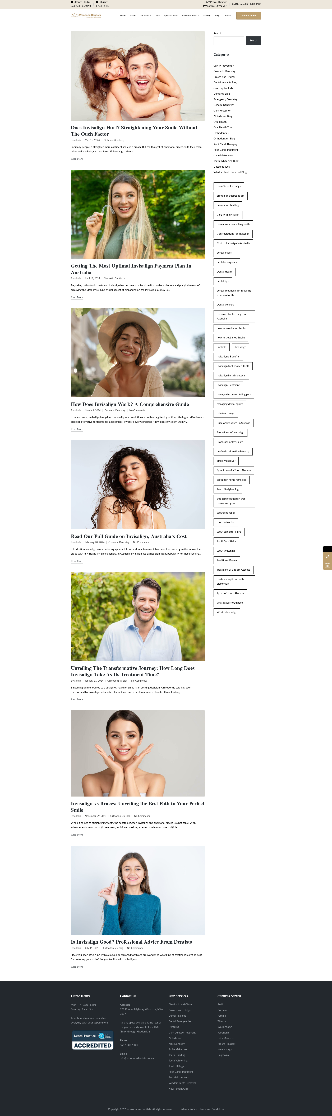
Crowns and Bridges (180, 1010)
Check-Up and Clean (180, 1004)
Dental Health (224, 271)
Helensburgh (225, 1049)
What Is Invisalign (227, 612)
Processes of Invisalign (230, 442)
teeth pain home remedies (231, 480)
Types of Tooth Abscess (230, 593)
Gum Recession (222, 110)
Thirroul (222, 1021)
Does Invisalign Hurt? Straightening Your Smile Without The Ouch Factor (134, 130)
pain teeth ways (226, 413)
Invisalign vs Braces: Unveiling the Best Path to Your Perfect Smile (137, 806)
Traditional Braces (227, 560)
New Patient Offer (179, 1089)
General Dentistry (224, 105)
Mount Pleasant (226, 1044)
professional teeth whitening (233, 451)
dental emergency (227, 262)
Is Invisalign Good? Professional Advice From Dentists (131, 941)
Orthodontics (221, 133)
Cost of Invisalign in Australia (233, 243)
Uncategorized (222, 167)
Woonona (223, 1032)
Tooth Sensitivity (226, 541)
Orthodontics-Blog (114, 140)
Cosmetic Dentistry (114, 278)
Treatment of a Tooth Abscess (233, 570)
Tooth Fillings (176, 1066)
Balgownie (224, 1055)
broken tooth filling (228, 205)
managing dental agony (230, 404)
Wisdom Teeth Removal (182, 1083)
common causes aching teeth (233, 224)
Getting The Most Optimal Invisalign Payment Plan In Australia (131, 269)
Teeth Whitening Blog (226, 161)
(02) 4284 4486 (129, 1045)
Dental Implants (177, 1016)
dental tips (223, 281)
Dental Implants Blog (225, 82)
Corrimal (222, 1010)
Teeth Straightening (228, 489)
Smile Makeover (226, 461)
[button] (248, 16)
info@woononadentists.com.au (137, 1058)
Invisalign (240, 347)
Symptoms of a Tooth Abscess (234, 470)
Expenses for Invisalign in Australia (231, 316)
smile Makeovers (223, 155)
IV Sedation (175, 1038)
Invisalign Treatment (228, 385)
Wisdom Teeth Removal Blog (230, 172)
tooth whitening (226, 551)
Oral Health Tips (223, 127)
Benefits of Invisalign (229, 186)
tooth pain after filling (229, 532)
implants (221, 347)
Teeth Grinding (177, 1055)
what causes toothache (230, 602)
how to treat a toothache (231, 337)
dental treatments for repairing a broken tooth (234, 293)
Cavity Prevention (224, 66)
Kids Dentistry (177, 1044)
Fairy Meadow (226, 1038)
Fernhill (222, 1016)
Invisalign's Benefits (228, 356)
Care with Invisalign (228, 215)
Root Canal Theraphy (225, 144)
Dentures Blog (222, 94)
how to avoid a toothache (231, 328)
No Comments (137, 410)
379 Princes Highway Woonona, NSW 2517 (216, 4)
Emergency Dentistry (225, 99)
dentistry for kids (223, 88)
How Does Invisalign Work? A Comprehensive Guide (130, 404)
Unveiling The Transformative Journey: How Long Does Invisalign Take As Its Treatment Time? (133, 671)
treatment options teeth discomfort (230, 581)
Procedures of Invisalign (230, 432)
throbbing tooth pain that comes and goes (231, 501)
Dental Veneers (225, 304)
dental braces (224, 252)
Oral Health (220, 122)
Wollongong (225, 1027)
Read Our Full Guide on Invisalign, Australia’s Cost (129, 536)
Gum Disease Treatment (182, 1032)
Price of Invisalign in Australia (233, 423)
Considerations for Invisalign (233, 233)
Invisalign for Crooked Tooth (233, 366)
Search (217, 33)
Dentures (174, 1027)
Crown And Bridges (225, 77)
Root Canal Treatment (226, 150)
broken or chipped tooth (230, 196)
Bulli (220, 1004)
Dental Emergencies (180, 1021)
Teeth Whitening (178, 1060)
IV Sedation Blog (223, 116)
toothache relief (226, 513)
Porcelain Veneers (179, 1077)
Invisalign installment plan (231, 375)
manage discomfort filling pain (234, 394)
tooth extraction (226, 522)
